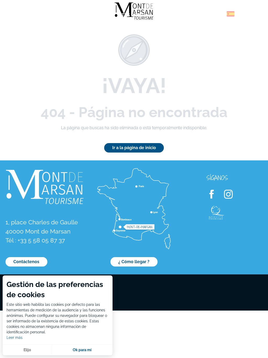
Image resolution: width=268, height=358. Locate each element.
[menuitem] (26, 15)
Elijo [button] (27, 350)
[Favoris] (246, 14)
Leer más (15, 337)
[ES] (231, 14)
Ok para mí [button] (82, 350)
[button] (219, 14)
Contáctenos (26, 261)
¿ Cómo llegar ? (133, 261)
